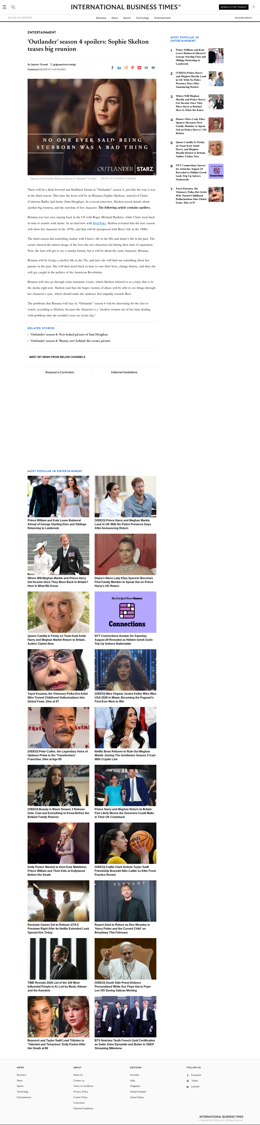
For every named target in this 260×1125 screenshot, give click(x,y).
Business (101, 17)
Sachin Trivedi (39, 64)
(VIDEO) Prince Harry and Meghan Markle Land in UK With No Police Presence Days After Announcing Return (123, 524)
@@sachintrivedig (64, 64)
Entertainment (162, 17)
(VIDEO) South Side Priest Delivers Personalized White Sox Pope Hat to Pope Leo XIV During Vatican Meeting (123, 986)
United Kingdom (138, 1091)
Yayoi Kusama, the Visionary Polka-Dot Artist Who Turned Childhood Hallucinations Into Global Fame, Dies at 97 (58, 697)
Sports (127, 17)
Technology (142, 17)
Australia (134, 1075)
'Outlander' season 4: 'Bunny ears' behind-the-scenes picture (70, 341)
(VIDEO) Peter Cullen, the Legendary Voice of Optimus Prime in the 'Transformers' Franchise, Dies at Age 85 (58, 755)
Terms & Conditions (83, 1086)
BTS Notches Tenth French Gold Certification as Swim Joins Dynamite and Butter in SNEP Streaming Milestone (125, 1044)
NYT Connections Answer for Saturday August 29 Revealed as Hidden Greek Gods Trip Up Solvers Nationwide (124, 639)
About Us (78, 1075)
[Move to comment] (153, 67)
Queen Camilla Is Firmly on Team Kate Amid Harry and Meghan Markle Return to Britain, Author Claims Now (57, 639)
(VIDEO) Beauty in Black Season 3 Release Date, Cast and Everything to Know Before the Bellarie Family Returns (58, 813)
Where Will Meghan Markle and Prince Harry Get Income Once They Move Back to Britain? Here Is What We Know (58, 582)
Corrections (79, 1103)
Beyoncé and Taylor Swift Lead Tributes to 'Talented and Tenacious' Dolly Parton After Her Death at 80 (56, 1044)
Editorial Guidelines (124, 372)
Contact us (79, 1080)
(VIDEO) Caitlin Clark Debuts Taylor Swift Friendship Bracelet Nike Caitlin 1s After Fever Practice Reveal (125, 870)
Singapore (135, 1086)
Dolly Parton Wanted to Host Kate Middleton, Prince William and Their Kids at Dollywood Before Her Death (57, 870)
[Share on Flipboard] (133, 67)
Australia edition (243, 17)
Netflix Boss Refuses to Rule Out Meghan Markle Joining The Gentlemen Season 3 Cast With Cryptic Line (125, 755)
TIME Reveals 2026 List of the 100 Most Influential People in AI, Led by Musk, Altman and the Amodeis (57, 986)
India (132, 1080)
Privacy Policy (80, 1091)
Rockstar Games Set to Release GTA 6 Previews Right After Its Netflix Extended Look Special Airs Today (58, 928)
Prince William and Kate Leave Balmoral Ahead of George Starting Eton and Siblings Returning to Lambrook (57, 524)
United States (137, 1097)
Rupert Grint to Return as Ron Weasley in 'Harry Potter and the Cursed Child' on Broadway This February (122, 928)
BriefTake (99, 223)
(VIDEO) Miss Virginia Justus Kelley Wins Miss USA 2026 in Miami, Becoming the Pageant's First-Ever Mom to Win (125, 697)
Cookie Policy (80, 1097)
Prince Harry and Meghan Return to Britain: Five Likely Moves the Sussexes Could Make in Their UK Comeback (124, 813)
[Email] (146, 67)
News (115, 17)
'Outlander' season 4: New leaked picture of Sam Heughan (69, 334)
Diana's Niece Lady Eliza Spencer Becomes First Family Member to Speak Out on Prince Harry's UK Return (124, 582)
